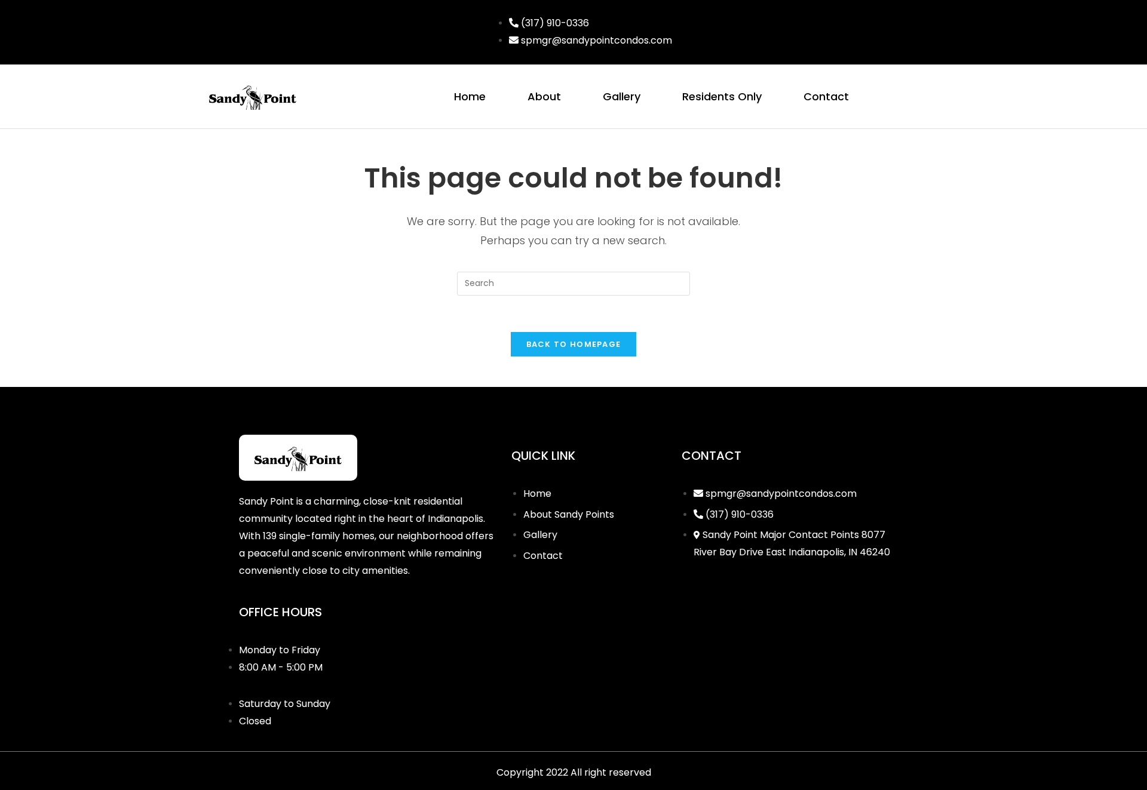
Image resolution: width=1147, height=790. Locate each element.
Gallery (621, 96)
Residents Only (722, 96)
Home (470, 96)
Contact (826, 96)
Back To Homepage (573, 344)
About (544, 96)
